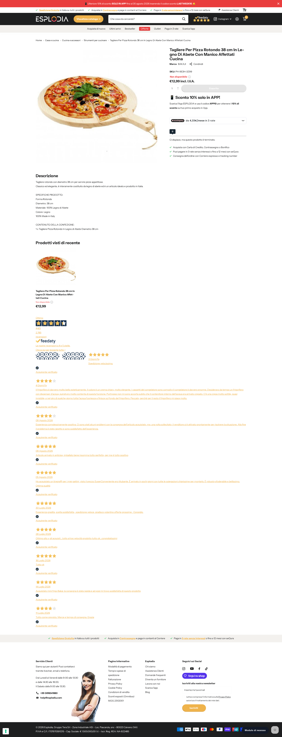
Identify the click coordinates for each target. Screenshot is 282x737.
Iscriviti (194, 707)
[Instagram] (183, 668)
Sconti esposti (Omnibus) (121, 696)
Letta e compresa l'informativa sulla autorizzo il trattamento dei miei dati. (208, 699)
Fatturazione (114, 679)
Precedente (47, 355)
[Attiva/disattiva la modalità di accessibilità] (244, 10)
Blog (147, 692)
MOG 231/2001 (116, 700)
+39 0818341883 (48, 693)
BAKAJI (182, 64)
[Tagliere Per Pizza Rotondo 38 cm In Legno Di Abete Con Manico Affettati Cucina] (56, 267)
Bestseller (130, 28)
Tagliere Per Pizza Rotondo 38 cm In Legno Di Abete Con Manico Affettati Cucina (55, 294)
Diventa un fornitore (155, 679)
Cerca (183, 19)
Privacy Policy (115, 683)
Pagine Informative (118, 661)
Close (278, 3)
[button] (179, 85)
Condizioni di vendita (118, 692)
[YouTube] (192, 668)
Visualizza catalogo (87, 18)
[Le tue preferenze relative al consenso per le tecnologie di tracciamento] (6, 731)
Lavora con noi (152, 683)
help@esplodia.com (51, 697)
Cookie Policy (115, 687)
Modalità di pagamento (120, 666)
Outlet (157, 28)
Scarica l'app (188, 28)
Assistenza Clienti (154, 670)
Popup (189, 76)
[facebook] (199, 668)
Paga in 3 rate (171, 28)
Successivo (74, 355)
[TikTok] (206, 668)
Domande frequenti (155, 675)
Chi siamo (150, 666)
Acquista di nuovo (96, 28)
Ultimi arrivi (115, 28)
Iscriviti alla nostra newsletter (198, 683)
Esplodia (150, 661)
